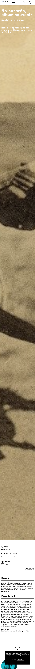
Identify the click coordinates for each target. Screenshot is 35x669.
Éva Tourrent (16, 557)
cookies (8, 654)
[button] (24, 3)
